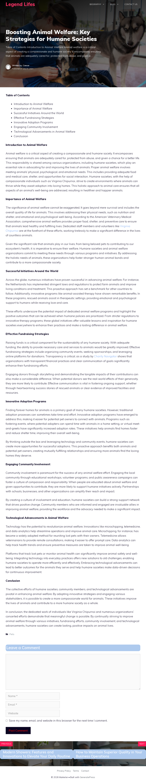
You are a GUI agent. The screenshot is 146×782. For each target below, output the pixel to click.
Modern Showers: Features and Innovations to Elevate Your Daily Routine (36, 754)
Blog (112, 4)
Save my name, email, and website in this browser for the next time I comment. (58, 720)
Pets (11, 634)
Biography (95, 4)
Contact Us (130, 4)
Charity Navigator (105, 356)
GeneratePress (87, 777)
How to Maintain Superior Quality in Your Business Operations (109, 754)
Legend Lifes (20, 4)
